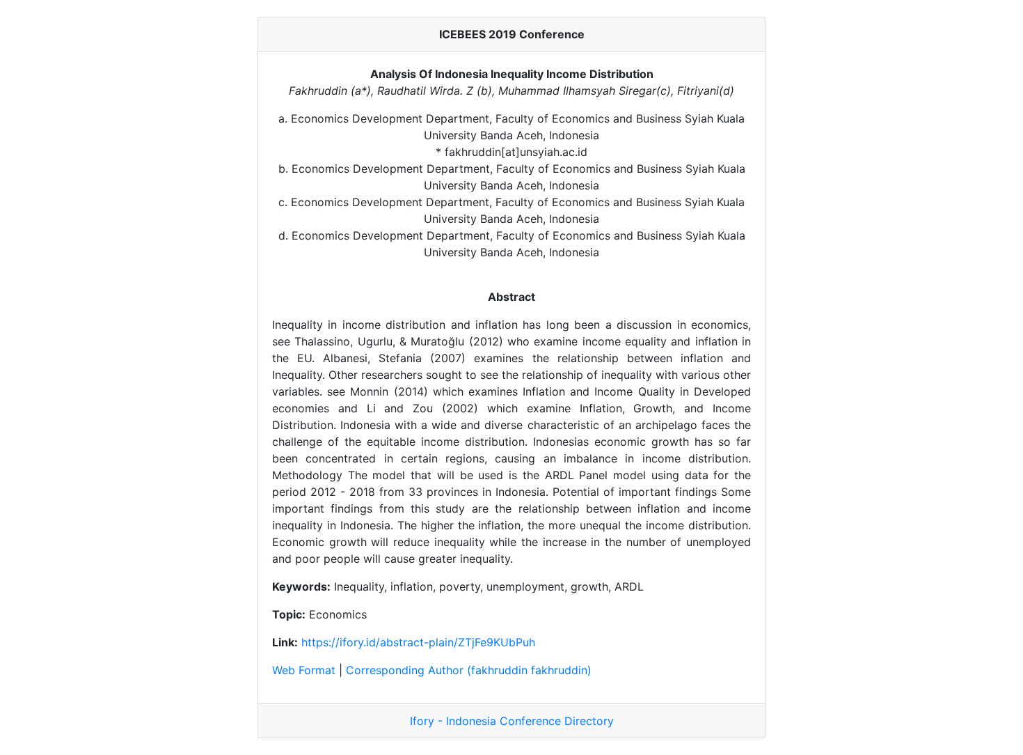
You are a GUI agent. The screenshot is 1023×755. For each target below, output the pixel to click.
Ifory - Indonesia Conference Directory (512, 721)
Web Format (303, 670)
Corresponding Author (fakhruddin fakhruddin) (469, 670)
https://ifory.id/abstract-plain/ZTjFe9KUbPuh (418, 642)
